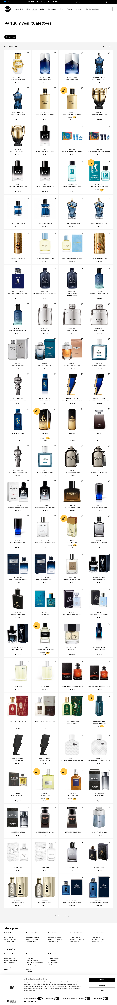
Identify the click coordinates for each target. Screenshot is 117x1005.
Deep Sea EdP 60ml (72, 79)
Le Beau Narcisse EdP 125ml (72, 223)
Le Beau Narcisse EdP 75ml (99, 223)
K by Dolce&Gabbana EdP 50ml (72, 902)
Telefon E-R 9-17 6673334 (11, 956)
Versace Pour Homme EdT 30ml (72, 614)
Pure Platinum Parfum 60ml (99, 472)
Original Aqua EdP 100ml (99, 365)
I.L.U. (27, 956)
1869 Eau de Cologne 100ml (72, 579)
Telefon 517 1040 (9, 941)
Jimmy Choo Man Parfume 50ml (45, 114)
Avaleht (6, 16)
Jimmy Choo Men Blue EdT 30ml (45, 579)
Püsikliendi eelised (53, 956)
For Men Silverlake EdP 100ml (99, 832)
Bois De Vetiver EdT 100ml (99, 795)
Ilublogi (6, 969)
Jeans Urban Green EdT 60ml (99, 186)
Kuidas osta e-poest (10, 958)
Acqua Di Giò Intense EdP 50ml (45, 151)
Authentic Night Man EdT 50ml (45, 832)
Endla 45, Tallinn (9, 937)
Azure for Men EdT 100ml (45, 365)
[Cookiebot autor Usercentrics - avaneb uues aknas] (12, 1001)
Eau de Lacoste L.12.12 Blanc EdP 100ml (99, 760)
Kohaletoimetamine (9, 962)
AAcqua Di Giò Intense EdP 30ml (45, 186)
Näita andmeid (28, 1001)
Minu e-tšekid (52, 960)
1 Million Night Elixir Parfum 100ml (72, 435)
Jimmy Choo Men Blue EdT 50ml (18, 579)
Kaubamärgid (19, 9)
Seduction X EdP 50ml (45, 400)
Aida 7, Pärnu (96, 937)
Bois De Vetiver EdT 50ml (18, 832)
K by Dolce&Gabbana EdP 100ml (99, 902)
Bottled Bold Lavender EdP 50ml (99, 293)
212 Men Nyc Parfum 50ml (99, 258)
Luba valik (102, 985)
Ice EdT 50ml (18, 867)
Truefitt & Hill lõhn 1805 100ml (18, 721)
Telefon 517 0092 (75, 941)
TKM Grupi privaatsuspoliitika (34, 962)
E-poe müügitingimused (11, 960)
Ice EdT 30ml (45, 867)
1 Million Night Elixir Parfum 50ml (45, 435)
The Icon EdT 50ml (99, 649)
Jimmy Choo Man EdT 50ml (99, 542)
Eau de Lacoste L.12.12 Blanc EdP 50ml (72, 760)
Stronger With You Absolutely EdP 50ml (72, 686)
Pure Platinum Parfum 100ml (72, 472)
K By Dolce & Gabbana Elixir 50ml (17, 293)
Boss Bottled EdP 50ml (18, 902)
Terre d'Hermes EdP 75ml (18, 795)
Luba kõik (102, 980)
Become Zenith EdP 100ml (99, 435)
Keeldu (102, 990)
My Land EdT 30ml (72, 542)
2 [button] (55, 915)
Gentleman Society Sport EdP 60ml (18, 507)
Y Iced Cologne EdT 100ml (44, 223)
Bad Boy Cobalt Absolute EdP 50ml (72, 400)
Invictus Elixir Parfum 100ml (18, 151)
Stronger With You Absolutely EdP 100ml (99, 686)
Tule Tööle (29, 971)
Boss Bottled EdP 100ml (44, 902)
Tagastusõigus (8, 964)
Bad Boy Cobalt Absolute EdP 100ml (99, 400)
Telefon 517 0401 (31, 941)
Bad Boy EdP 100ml (45, 760)
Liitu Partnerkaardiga (54, 964)
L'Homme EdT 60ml (72, 649)
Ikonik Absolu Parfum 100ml (18, 400)
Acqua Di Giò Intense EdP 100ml (18, 186)
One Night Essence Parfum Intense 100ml (72, 294)
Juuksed (42, 9)
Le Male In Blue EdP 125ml (99, 79)
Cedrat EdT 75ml (45, 795)
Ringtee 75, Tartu (75, 937)
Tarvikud (69, 9)
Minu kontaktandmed (54, 958)
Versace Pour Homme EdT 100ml (99, 614)
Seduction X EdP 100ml (17, 435)
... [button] (61, 915)
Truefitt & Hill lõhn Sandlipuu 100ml (45, 721)
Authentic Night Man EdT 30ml (72, 832)
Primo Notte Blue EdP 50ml (17, 542)
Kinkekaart (29, 967)
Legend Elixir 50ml (72, 330)
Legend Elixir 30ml (99, 330)
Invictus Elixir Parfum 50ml (99, 114)
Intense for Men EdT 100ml (72, 365)
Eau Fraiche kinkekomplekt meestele (72, 151)
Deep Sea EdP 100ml (45, 79)
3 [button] (58, 915)
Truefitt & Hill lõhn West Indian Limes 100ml (72, 722)
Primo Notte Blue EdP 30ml (99, 507)
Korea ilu (78, 9)
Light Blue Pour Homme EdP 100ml (72, 258)
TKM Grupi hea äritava (32, 960)
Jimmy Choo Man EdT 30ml (72, 867)
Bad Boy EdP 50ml (18, 760)
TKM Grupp (29, 958)
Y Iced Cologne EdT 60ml (18, 223)
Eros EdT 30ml (45, 614)
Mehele (62, 9)
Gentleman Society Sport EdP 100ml (45, 507)
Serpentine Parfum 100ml (18, 79)
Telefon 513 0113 (97, 941)
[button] (68, 915)
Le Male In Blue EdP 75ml (18, 114)
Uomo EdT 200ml (99, 867)
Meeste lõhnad (30, 16)
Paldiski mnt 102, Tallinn (33, 937)
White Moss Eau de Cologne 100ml (45, 542)
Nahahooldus (52, 9)
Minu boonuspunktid (54, 962)
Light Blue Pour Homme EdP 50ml (45, 258)
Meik (28, 9)
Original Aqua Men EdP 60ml (45, 472)
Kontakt (28, 969)
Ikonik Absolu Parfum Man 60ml (18, 472)
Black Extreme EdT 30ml (18, 614)
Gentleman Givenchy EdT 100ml (45, 649)
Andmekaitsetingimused (33, 964)
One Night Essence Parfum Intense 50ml (44, 293)
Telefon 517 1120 (53, 941)
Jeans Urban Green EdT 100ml (72, 186)
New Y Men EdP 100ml (18, 649)
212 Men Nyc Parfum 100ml (18, 258)
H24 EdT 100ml (18, 686)
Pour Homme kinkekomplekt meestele (99, 151)
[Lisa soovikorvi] (28, 53)
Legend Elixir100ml (45, 330)
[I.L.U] (7, 9)
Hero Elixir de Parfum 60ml (72, 507)
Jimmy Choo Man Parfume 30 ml (72, 114)
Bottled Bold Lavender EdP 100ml (18, 330)
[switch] (56, 998)
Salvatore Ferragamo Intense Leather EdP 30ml (99, 722)
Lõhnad (34, 9)
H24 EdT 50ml (45, 686)
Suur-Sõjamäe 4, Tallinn (55, 937)
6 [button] (65, 915)
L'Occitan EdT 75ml (72, 795)
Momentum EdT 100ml (18, 365)
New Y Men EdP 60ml (99, 579)
